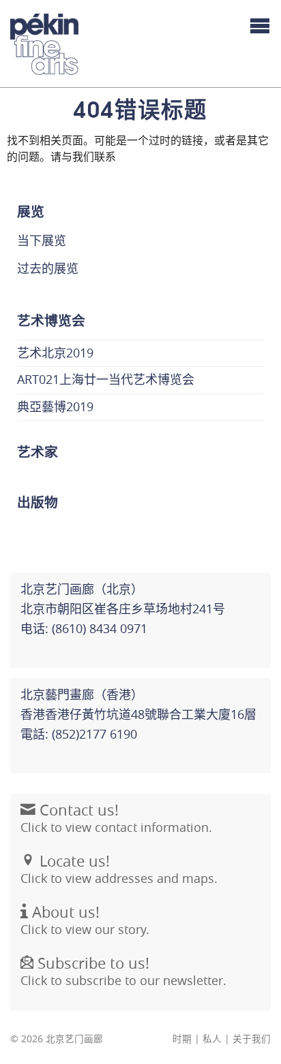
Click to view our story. (84, 920)
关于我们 (252, 1039)
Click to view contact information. (116, 818)
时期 (182, 1039)
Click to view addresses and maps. (119, 869)
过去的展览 (47, 268)
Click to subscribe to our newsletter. (123, 971)
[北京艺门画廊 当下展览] (44, 44)
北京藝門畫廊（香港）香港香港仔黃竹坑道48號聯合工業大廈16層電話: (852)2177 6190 (138, 714)
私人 (212, 1039)
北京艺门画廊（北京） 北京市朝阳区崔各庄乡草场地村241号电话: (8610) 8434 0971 (122, 608)
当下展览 (41, 240)
